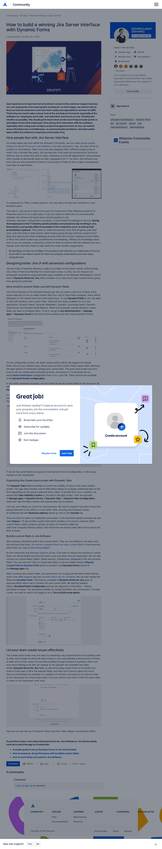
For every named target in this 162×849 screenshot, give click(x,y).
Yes (30, 844)
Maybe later (49, 453)
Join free (67, 453)
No (37, 844)
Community (21, 4)
